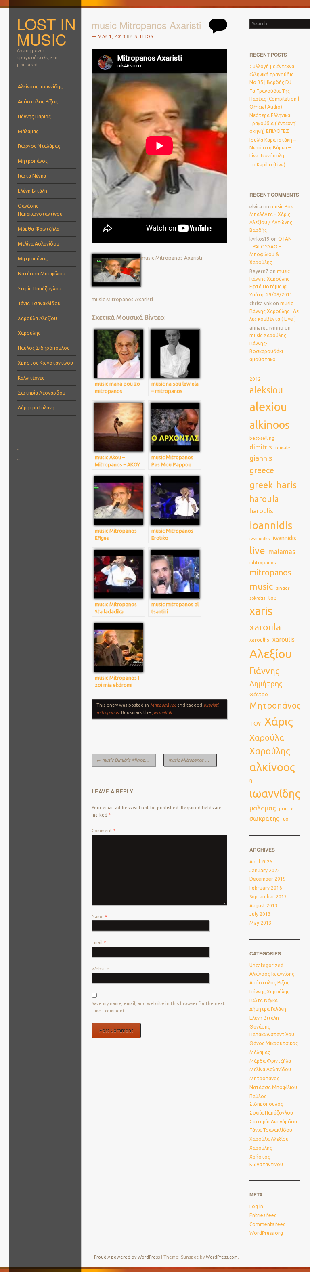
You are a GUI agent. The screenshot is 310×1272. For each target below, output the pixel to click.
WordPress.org (266, 1233)
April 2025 (260, 861)
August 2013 (263, 905)
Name (99, 916)
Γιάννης (264, 671)
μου (283, 808)
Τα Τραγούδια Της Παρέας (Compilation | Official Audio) (274, 98)
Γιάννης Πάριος (34, 116)
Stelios (143, 36)
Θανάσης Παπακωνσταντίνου (40, 209)
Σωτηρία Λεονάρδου (41, 392)
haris (286, 485)
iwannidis (284, 538)
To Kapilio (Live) (267, 164)
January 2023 (264, 870)
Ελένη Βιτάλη (32, 190)
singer (282, 588)
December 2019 (267, 879)
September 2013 (268, 896)
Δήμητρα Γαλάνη (36, 407)
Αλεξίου (270, 654)
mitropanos (107, 712)
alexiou (268, 406)
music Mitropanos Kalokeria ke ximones (192, 760)
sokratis (257, 598)
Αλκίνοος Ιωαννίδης (40, 86)
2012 (255, 379)
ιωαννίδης (274, 793)
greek (261, 485)
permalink (162, 712)
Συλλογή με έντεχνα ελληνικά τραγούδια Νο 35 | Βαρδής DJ (271, 74)
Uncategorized (266, 965)
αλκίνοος (272, 767)
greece (261, 470)
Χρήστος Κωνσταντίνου (45, 362)
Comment (103, 830)
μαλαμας (262, 808)
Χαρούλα (266, 737)
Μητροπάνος (33, 161)
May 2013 (260, 923)
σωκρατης (264, 818)
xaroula (265, 627)
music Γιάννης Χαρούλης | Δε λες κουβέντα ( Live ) (274, 311)
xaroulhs (259, 639)
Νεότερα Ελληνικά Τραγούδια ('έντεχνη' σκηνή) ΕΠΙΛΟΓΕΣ (273, 123)
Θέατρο (258, 694)
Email (99, 942)
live (257, 550)
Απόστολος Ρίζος (38, 101)
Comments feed (267, 1224)
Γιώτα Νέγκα (32, 175)
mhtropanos (262, 562)
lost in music (46, 31)
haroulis (261, 510)
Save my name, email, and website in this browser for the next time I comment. (158, 1007)
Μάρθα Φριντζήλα (38, 228)
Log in (256, 1206)
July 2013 (260, 914)
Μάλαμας (28, 131)
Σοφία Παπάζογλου (39, 288)
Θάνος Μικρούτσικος (273, 1043)
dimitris (260, 447)
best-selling (261, 438)
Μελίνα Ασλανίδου (38, 243)
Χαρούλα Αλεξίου (37, 318)
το (285, 818)
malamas (281, 551)
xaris (260, 611)
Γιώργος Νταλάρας (39, 146)
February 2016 (265, 887)
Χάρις (278, 721)
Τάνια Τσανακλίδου (39, 303)
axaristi (210, 705)
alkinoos (269, 425)
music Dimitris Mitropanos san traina (125, 760)
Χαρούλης (29, 333)
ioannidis (271, 525)
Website (100, 968)
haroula (264, 499)
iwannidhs (259, 538)
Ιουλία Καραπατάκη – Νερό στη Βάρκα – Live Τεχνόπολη (272, 147)
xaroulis (283, 639)
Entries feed (263, 1215)
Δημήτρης (266, 684)
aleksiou (266, 390)
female (282, 447)
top (272, 597)
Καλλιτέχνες (31, 377)
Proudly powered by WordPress (127, 1257)
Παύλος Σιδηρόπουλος (43, 348)
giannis (260, 458)
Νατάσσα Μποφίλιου (41, 273)
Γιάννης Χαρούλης (269, 991)
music (261, 586)
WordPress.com (222, 1257)
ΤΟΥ (255, 723)
